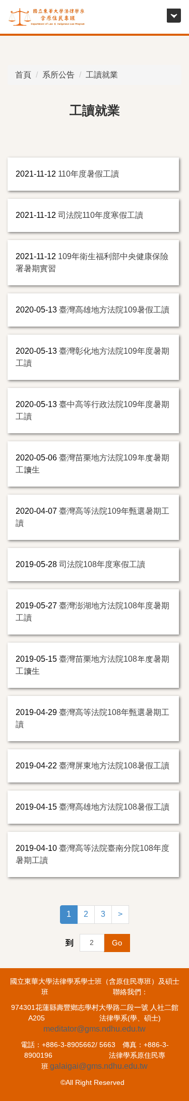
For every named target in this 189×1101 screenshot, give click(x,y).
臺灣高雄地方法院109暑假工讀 (114, 309)
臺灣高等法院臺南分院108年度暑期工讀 (92, 854)
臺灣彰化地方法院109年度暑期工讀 (92, 357)
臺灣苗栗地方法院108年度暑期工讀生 (92, 665)
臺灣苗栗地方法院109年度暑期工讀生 (92, 463)
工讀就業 (102, 74)
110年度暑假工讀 (88, 174)
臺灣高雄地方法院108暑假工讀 (114, 807)
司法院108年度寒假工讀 (102, 564)
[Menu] (173, 15)
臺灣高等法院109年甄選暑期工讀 (92, 517)
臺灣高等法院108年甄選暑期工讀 (92, 718)
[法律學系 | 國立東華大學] (47, 17)
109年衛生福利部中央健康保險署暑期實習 (92, 262)
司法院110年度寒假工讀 (100, 215)
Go (117, 942)
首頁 (23, 74)
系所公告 (58, 74)
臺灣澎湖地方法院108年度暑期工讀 (92, 611)
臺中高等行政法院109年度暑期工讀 (92, 410)
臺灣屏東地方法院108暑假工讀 (114, 765)
